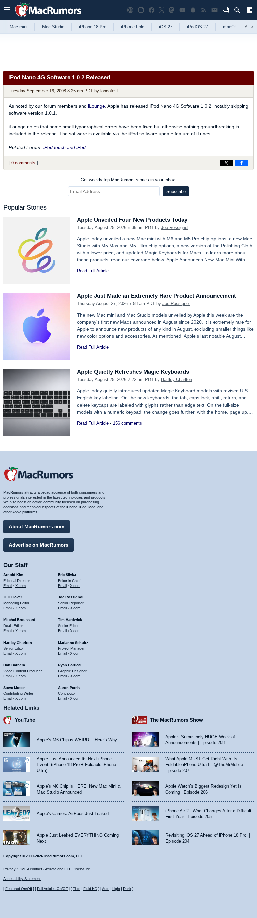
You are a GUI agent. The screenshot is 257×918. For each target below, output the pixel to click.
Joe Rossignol (174, 227)
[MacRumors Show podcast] (130, 10)
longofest (109, 90)
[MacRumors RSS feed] (203, 10)
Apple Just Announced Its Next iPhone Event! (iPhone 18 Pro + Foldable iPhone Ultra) (76, 764)
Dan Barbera (14, 665)
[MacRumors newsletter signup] (214, 10)
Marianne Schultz (73, 643)
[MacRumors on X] (161, 10)
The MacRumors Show (176, 720)
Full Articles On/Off (52, 889)
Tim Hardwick (70, 620)
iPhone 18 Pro (92, 26)
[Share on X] (226, 163)
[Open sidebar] (250, 11)
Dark (127, 889)
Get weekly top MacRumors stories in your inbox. (128, 179)
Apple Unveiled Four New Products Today (132, 220)
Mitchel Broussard (19, 620)
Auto (105, 889)
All (249, 26)
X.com (20, 586)
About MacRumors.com (36, 526)
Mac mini (18, 26)
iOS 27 (165, 26)
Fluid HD (90, 889)
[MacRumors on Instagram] (141, 10)
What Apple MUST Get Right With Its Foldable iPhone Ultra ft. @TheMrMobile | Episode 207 (205, 764)
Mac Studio (53, 26)
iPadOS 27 (197, 26)
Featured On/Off (18, 889)
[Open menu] (7, 10)
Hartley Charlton (176, 379)
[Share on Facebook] (241, 163)
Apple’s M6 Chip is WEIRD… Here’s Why (77, 739)
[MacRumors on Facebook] (151, 10)
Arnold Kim (13, 575)
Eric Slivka (67, 575)
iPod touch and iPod (64, 147)
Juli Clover (12, 597)
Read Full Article (93, 270)
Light (116, 889)
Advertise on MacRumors (38, 545)
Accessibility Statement (22, 879)
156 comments (127, 423)
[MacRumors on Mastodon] (171, 10)
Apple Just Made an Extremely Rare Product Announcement (156, 296)
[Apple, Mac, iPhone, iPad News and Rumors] (48, 17)
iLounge (96, 106)
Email (7, 586)
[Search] (239, 10)
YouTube (25, 720)
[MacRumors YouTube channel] (182, 10)
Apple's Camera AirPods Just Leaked (73, 813)
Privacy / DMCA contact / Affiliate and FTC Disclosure (46, 869)
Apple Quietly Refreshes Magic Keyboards (133, 372)
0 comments (23, 162)
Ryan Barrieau (70, 665)
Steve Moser (14, 688)
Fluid (76, 889)
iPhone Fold (132, 26)
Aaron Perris (69, 688)
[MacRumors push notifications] (193, 10)
